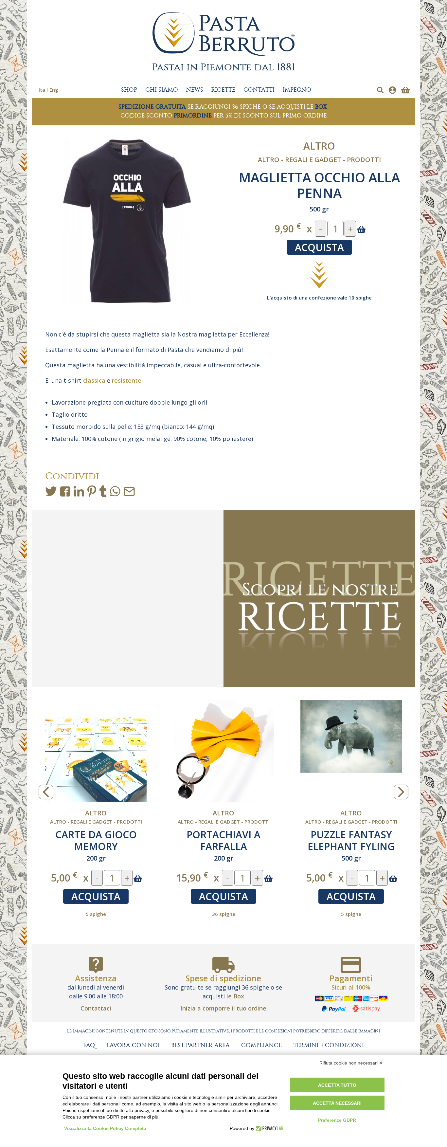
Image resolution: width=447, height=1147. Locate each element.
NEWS (194, 90)
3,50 (319, 877)
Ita (42, 89)
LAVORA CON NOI (133, 1045)
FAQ (89, 1045)
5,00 (64, 877)
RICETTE (223, 90)
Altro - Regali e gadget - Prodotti (319, 159)
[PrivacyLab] (268, 1128)
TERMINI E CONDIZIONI (328, 1045)
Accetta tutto (337, 1085)
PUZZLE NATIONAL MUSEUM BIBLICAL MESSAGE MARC (96, 846)
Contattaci (95, 1008)
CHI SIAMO (161, 90)
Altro (319, 146)
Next (401, 792)
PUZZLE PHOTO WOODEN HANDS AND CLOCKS (223, 846)
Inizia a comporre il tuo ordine (223, 1008)
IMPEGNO (297, 90)
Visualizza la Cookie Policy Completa (105, 1128)
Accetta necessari (337, 1103)
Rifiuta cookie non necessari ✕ (351, 1062)
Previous (46, 792)
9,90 (288, 228)
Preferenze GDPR (337, 1120)
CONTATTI (259, 90)
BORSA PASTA (351, 834)
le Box (235, 996)
